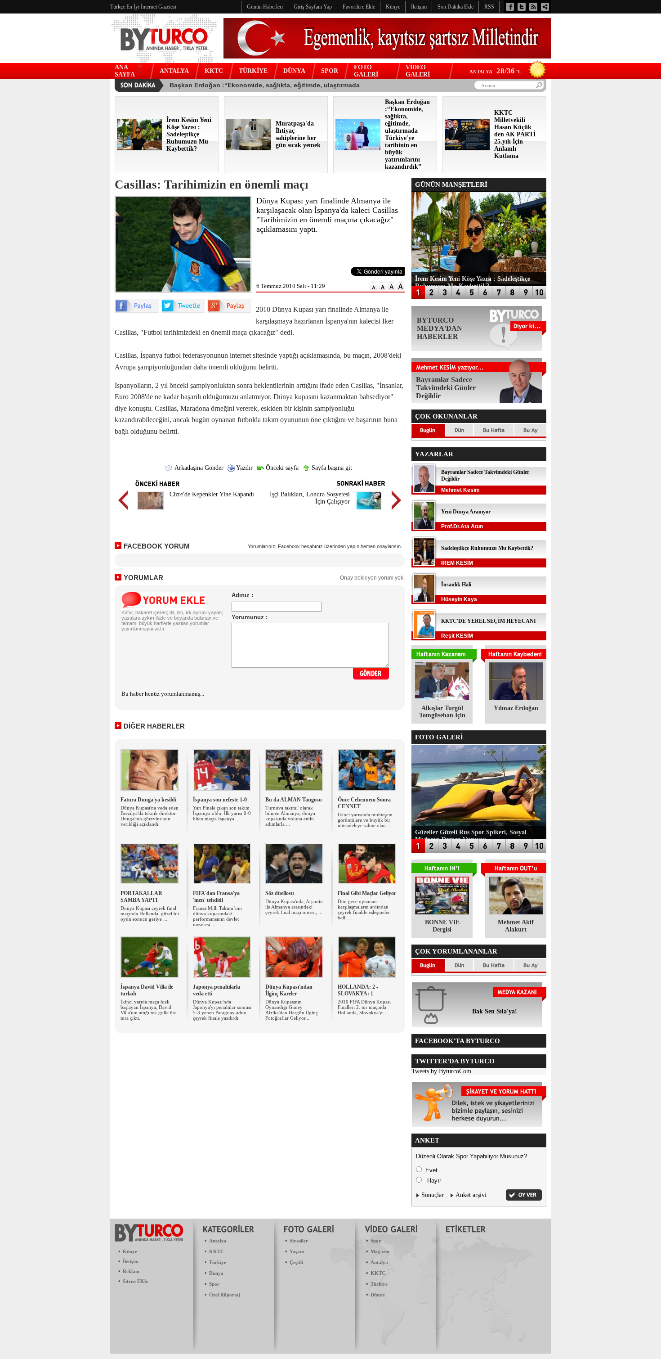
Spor (214, 1284)
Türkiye (217, 1262)
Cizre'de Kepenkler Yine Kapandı (212, 494)
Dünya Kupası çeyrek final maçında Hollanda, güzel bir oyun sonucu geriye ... (150, 913)
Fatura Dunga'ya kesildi (148, 799)
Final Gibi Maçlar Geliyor (367, 893)
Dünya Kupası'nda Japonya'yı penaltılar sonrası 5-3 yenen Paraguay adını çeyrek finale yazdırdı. (222, 1010)
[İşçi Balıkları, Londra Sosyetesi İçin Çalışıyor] (369, 511)
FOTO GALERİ (366, 71)
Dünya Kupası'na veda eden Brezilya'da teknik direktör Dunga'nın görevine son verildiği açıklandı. (150, 816)
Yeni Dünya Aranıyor (466, 511)
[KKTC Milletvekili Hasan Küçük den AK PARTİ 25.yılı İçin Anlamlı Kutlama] (467, 148)
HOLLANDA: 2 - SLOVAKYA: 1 (358, 990)
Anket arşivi (471, 1195)
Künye (130, 1251)
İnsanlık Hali (456, 584)
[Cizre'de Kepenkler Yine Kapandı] (150, 511)
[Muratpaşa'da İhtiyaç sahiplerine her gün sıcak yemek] (248, 148)
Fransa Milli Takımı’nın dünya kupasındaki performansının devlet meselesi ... (217, 916)
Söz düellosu (279, 893)
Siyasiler (299, 1240)
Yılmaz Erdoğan (516, 708)
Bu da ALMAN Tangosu (293, 799)
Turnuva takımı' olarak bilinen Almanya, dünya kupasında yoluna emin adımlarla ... (290, 816)
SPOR (329, 71)
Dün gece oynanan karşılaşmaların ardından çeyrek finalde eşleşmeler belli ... (364, 909)
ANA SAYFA (125, 71)
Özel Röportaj (225, 1294)
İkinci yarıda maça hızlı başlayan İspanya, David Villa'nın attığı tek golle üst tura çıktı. (148, 1010)
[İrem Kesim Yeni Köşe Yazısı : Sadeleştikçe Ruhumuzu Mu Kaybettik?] (139, 148)
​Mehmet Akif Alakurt (516, 926)
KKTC (214, 71)
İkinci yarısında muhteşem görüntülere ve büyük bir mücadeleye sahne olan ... (365, 820)
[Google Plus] (229, 311)
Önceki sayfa (281, 467)
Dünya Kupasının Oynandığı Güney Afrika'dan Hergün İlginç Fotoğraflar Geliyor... (291, 1010)
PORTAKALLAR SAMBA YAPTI (141, 896)
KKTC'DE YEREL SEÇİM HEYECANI (488, 621)
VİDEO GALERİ (418, 71)
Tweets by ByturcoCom (441, 1071)
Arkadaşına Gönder (198, 467)
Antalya (218, 1240)
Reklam (131, 1271)
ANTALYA (174, 71)
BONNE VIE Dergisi (442, 926)
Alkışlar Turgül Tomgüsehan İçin (442, 712)
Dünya (216, 1273)
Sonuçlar (432, 1195)
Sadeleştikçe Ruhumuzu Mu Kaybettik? (487, 548)
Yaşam (297, 1251)
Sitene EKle (135, 1281)
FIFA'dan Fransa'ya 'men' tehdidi (216, 896)
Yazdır (244, 467)
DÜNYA (294, 71)
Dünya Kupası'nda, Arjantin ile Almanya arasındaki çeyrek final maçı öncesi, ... (294, 907)
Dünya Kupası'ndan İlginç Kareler (289, 990)
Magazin (380, 1251)
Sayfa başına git (331, 467)
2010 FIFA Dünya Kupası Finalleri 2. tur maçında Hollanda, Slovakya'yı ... (364, 1007)
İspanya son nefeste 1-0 (220, 799)
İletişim (130, 1261)
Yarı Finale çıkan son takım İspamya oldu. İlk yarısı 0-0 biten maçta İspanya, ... (222, 813)
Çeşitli (296, 1262)
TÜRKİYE (253, 71)
